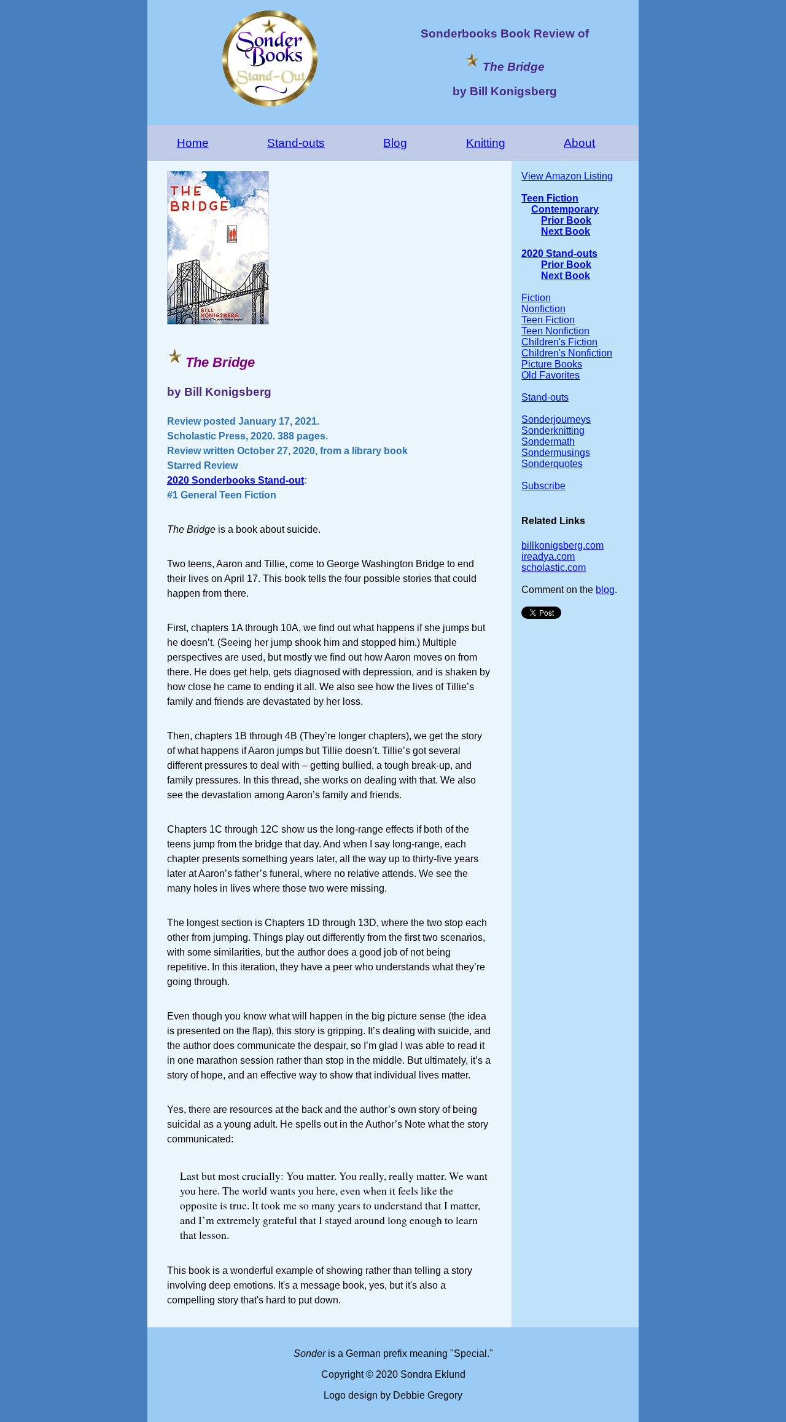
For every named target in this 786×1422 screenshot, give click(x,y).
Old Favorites (550, 375)
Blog (395, 142)
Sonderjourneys (556, 419)
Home (193, 142)
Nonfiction (543, 309)
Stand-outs (296, 142)
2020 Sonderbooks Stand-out (235, 480)
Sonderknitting (553, 430)
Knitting (485, 142)
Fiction (536, 298)
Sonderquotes (552, 463)
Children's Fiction (559, 342)
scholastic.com (553, 567)
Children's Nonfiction (566, 353)
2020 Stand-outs (559, 253)
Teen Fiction (549, 198)
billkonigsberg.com (562, 545)
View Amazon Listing (567, 176)
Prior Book (566, 220)
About (579, 142)
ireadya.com (548, 556)
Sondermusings (555, 452)
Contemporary (565, 209)
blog (605, 589)
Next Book (565, 231)
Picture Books (551, 364)
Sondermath (548, 441)
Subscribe (543, 486)
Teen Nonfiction (555, 331)
